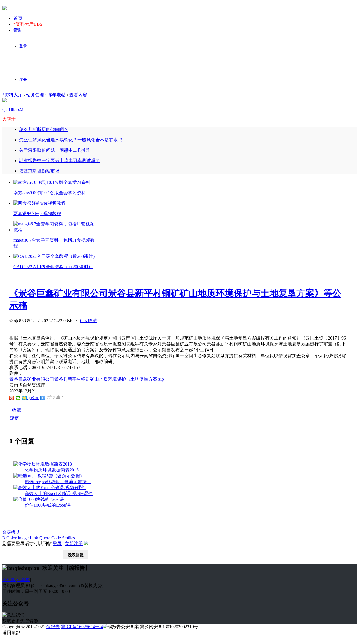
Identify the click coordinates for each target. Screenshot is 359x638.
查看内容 (78, 94)
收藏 (16, 410)
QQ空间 (33, 398)
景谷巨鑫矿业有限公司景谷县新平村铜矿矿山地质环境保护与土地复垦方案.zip (86, 379)
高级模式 (11, 532)
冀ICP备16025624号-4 (82, 626)
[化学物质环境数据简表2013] (42, 464)
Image (23, 538)
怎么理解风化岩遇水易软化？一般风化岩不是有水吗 (70, 139)
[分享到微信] (18, 398)
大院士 (9, 119)
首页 (17, 18)
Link (34, 538)
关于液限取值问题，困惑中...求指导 (54, 150)
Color (11, 538)
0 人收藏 (88, 320)
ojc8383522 (12, 109)
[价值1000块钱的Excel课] (38, 499)
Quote (44, 538)
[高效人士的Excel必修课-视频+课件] (49, 487)
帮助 (17, 30)
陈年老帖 (57, 94)
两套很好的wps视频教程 (37, 213)
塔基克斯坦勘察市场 (39, 171)
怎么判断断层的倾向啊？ (43, 129)
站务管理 (35, 94)
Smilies (68, 538)
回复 (13, 418)
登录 (23, 46)
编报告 (53, 626)
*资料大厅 (27, 24)
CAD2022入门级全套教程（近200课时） (53, 266)
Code (56, 538)
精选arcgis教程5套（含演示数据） (58, 481)
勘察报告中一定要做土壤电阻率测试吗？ (59, 160)
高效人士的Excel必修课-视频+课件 (59, 493)
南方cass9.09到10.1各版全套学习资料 (49, 192)
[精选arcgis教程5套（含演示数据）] (48, 475)
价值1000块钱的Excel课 (48, 505)
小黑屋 (23, 579)
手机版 (9, 579)
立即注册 (74, 543)
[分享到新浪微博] (11, 398)
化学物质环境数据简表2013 (52, 470)
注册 (23, 80)
